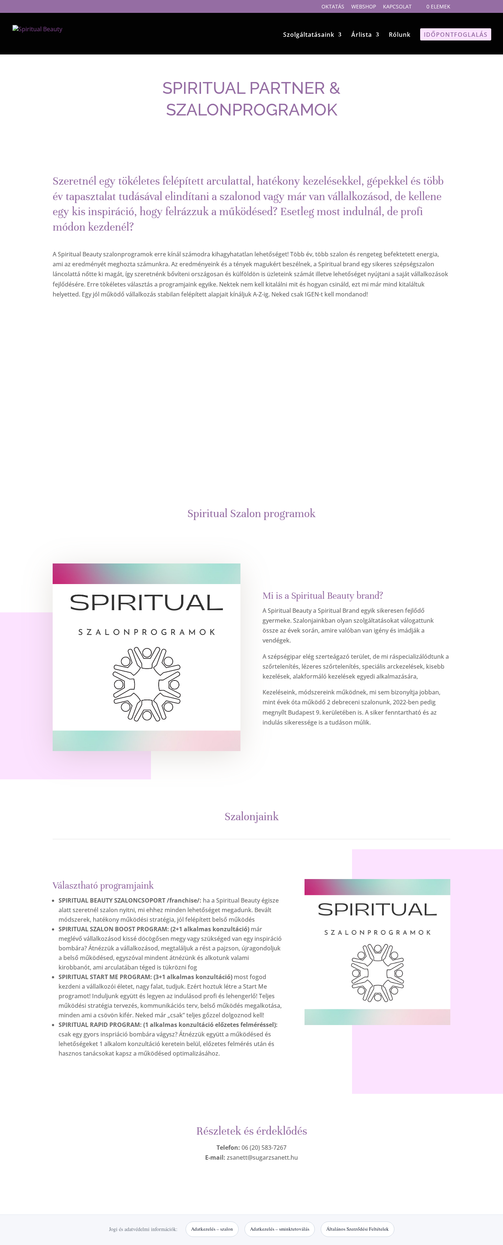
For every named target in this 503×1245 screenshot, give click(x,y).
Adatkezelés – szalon (212, 1229)
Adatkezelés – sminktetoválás (279, 1229)
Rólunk (400, 35)
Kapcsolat (397, 7)
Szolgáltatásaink (308, 35)
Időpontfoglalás (456, 35)
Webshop (363, 7)
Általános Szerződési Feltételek (357, 1229)
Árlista (361, 35)
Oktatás (332, 7)
